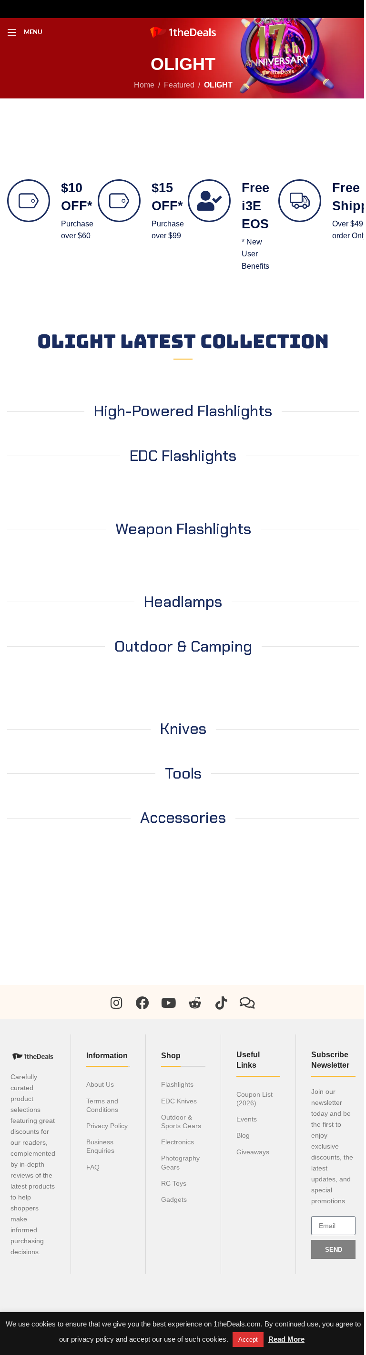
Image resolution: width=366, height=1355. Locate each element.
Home (144, 85)
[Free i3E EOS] (209, 200)
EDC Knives (179, 1101)
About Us (100, 1084)
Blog (243, 1135)
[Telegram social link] (213, 9)
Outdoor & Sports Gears (181, 1121)
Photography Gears (180, 1162)
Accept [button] (248, 1339)
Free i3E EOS (255, 206)
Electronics (177, 1142)
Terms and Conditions (102, 1105)
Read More (286, 1339)
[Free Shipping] (299, 200)
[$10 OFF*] (28, 200)
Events (246, 1119)
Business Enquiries (100, 1146)
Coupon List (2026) (254, 1099)
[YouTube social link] (183, 9)
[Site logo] (183, 32)
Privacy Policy (107, 1126)
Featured (179, 85)
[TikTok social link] (198, 9)
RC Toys (173, 1183)
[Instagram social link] (167, 9)
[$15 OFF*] (119, 200)
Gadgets (174, 1199)
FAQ (93, 1167)
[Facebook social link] (152, 9)
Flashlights (177, 1084)
